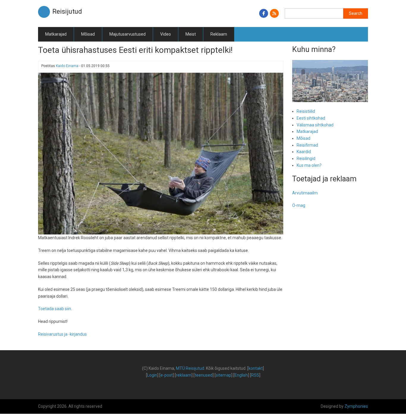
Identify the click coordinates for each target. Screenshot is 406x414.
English (241, 375)
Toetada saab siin (54, 308)
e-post (166, 375)
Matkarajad (56, 34)
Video (165, 34)
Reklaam (218, 34)
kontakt (255, 368)
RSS (255, 375)
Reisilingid (306, 158)
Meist (190, 34)
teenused (204, 375)
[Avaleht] (44, 11)
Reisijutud (67, 11)
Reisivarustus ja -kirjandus (62, 334)
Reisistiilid (306, 111)
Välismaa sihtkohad (315, 125)
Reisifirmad (307, 145)
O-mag (298, 205)
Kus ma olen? (309, 165)
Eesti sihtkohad (311, 118)
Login (152, 375)
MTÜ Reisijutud (190, 368)
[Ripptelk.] (160, 153)
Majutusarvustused (127, 34)
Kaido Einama (67, 66)
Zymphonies (356, 406)
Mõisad (88, 34)
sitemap (223, 375)
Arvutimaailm (305, 193)
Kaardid (304, 151)
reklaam (183, 375)
